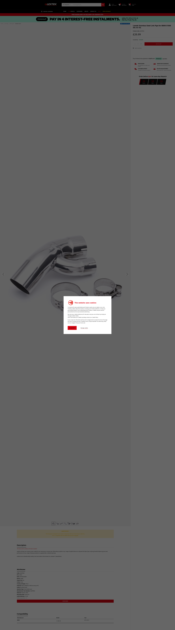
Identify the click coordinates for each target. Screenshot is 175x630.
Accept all (72, 327)
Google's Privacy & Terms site (78, 322)
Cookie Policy (95, 317)
